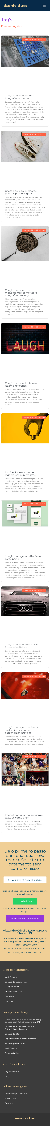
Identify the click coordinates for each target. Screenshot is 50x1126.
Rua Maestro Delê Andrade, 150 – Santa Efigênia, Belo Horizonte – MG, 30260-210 (25, 941)
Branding (9, 996)
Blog (7, 1076)
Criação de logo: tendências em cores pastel (24, 557)
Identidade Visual (13, 991)
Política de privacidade (16, 1093)
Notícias (9, 1001)
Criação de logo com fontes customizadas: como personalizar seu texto (21, 730)
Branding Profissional (15, 1043)
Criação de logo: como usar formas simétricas (21, 646)
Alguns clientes (12, 1071)
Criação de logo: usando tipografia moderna (19, 97)
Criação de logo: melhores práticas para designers (21, 192)
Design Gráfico (12, 987)
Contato (9, 1103)
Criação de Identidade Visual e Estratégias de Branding (19, 1028)
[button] (44, 6)
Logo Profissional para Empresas (20, 1039)
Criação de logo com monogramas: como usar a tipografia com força (21, 293)
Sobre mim (10, 1098)
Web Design (11, 977)
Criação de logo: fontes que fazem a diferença (21, 384)
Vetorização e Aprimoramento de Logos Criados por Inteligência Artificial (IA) (24, 1020)
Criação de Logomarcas (16, 982)
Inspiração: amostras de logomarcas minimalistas (20, 473)
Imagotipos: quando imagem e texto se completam (24, 816)
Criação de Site (12, 1034)
